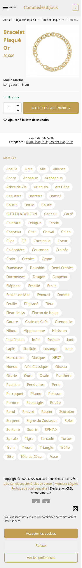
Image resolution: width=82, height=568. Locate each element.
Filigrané (31, 303)
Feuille (11, 303)
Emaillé (34, 285)
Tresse (27, 447)
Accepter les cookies (41, 533)
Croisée (62, 249)
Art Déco (62, 187)
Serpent (12, 420)
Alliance (59, 169)
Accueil (7, 20)
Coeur (63, 240)
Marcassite (15, 357)
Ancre (11, 178)
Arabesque (54, 178)
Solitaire (13, 429)
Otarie (11, 375)
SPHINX (51, 429)
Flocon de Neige (45, 312)
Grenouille (63, 321)
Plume (36, 393)
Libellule (29, 348)
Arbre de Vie (16, 187)
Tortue (66, 438)
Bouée (46, 204)
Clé (23, 240)
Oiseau (61, 366)
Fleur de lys (15, 312)
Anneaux (30, 178)
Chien (66, 231)
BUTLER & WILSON (21, 213)
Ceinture (13, 222)
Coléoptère (15, 249)
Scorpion (66, 411)
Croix (10, 258)
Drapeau (60, 276)
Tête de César (32, 456)
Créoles (28, 258)
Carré (68, 213)
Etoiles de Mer (18, 294)
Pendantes (36, 384)
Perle (56, 384)
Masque (38, 357)
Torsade (47, 438)
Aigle (28, 169)
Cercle (54, 222)
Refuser (41, 545)
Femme (63, 294)
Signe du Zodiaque (42, 420)
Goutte (12, 321)
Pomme (12, 402)
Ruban (46, 411)
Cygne (47, 258)
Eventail (43, 294)
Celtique (34, 222)
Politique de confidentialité (29, 488)
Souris (32, 429)
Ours (28, 375)
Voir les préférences (41, 557)
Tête (9, 456)
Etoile (51, 285)
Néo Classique (36, 366)
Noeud (11, 366)
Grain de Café (36, 321)
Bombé (55, 195)
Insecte (54, 339)
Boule (29, 204)
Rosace (28, 411)
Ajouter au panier (50, 108)
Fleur (49, 303)
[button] (75, 508)
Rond (10, 411)
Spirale (12, 438)
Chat (32, 231)
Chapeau (13, 231)
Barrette (35, 195)
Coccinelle (42, 240)
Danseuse (14, 267)
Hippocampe (34, 330)
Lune (69, 348)
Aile (43, 169)
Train (10, 447)
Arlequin (41, 187)
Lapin (10, 348)
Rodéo (55, 402)
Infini (36, 339)
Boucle (11, 204)
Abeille (11, 169)
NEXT (56, 357)
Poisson (54, 393)
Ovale (44, 375)
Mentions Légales (66, 484)
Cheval (48, 231)
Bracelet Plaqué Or (52, 20)
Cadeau (50, 213)
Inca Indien (15, 339)
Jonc (70, 339)
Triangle (46, 447)
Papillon (13, 384)
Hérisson (59, 330)
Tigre (29, 438)
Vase (54, 456)
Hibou (11, 330)
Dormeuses (16, 276)
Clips (10, 240)
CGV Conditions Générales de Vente (28, 484)
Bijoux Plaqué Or (26, 20)
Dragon (39, 276)
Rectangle (34, 402)
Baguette (13, 195)
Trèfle (65, 447)
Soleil (69, 420)
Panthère (64, 375)
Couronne (40, 249)
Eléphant (13, 285)
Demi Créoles (62, 267)
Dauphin (37, 267)
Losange (50, 348)
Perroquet (14, 393)
